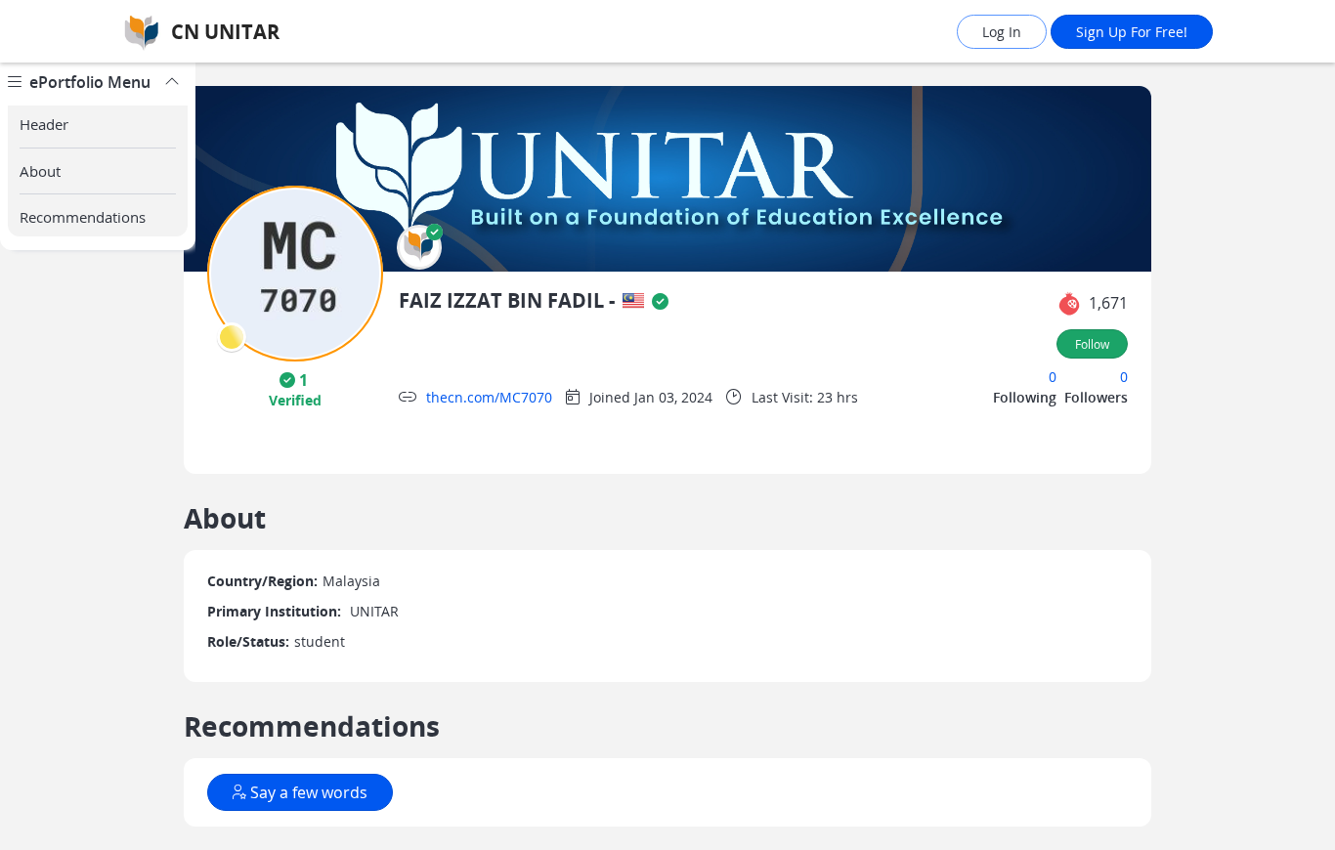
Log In (1001, 31)
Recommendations (83, 217)
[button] (419, 247)
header (44, 124)
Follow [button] (1092, 344)
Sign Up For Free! (1131, 31)
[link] (281, 32)
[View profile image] (295, 272)
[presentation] (231, 337)
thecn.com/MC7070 (489, 397)
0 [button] (1052, 376)
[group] (97, 456)
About (40, 171)
